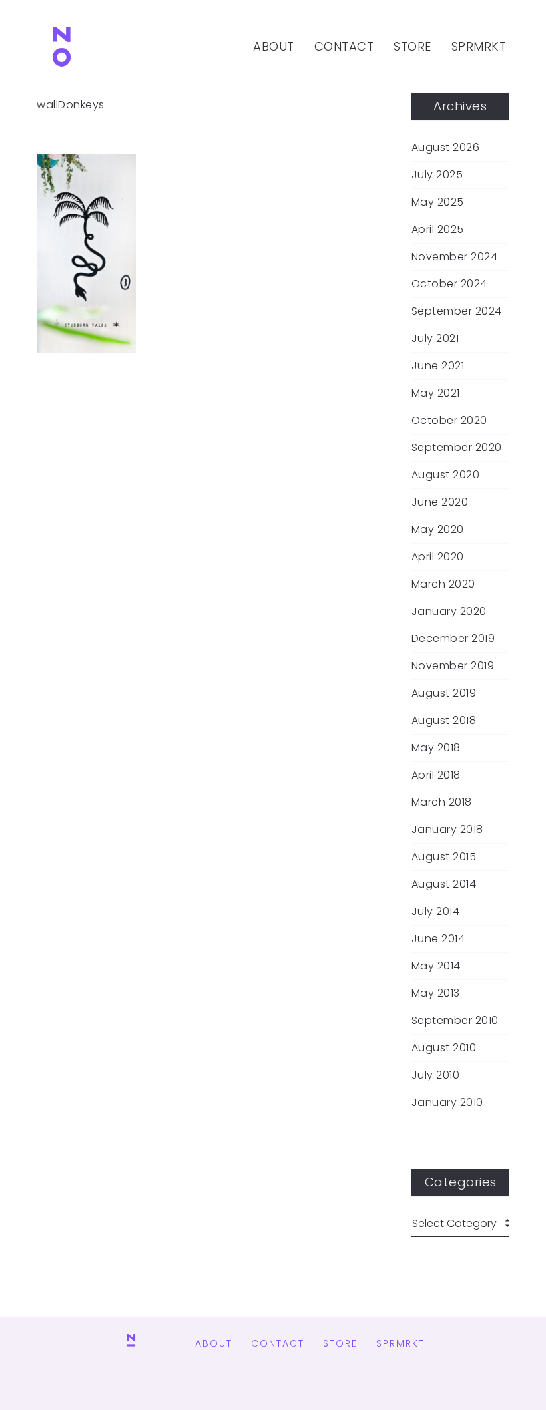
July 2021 (435, 338)
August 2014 (444, 884)
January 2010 (447, 1102)
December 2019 (453, 638)
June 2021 (438, 366)
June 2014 (438, 939)
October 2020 (449, 420)
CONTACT (344, 46)
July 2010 (435, 1075)
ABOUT (273, 46)
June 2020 (440, 502)
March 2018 (441, 802)
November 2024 (454, 257)
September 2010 (455, 1020)
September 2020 (456, 447)
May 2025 (437, 202)
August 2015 (444, 857)
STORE (412, 46)
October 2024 (449, 284)
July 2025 (437, 175)
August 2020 (445, 475)
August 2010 (444, 1048)
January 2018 (447, 829)
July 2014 (435, 911)
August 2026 (445, 147)
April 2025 (437, 229)
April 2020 (437, 557)
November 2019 (453, 666)
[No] (61, 46)
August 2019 (444, 693)
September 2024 (456, 311)
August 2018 (444, 720)
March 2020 (443, 584)
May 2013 (435, 993)
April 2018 (436, 775)
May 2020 (437, 529)
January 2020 (449, 611)
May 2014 (436, 966)
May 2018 (436, 748)
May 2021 (435, 393)
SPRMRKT (479, 46)
